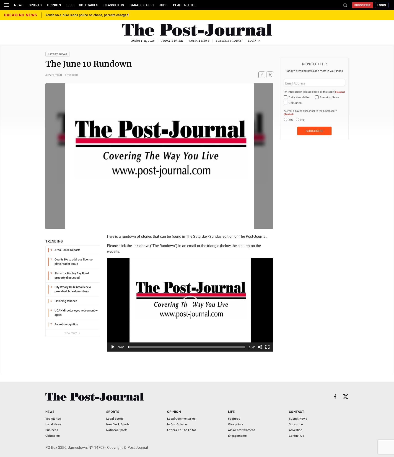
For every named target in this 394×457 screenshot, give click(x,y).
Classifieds (114, 5)
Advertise (295, 430)
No (302, 119)
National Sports (117, 430)
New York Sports (118, 424)
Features (234, 418)
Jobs (163, 5)
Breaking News (329, 97)
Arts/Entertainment (241, 430)
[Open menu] (6, 5)
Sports (35, 5)
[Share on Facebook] (262, 75)
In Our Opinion (177, 424)
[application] (190, 305)
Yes (290, 119)
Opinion (54, 5)
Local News (53, 424)
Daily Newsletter (299, 97)
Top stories (53, 418)
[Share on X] (270, 75)
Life (70, 5)
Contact (296, 412)
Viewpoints (235, 424)
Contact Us (296, 435)
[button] (190, 305)
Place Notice (185, 5)
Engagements (237, 435)
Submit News (199, 40)
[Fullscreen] (267, 347)
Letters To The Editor (181, 430)
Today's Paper (172, 40)
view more (71, 333)
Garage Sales (142, 5)
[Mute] (260, 347)
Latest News (57, 54)
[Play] (113, 347)
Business (51, 430)
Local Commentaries (181, 418)
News (18, 5)
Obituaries (88, 5)
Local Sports (115, 418)
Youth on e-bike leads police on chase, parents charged (87, 17)
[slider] (186, 347)
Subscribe (362, 5)
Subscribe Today (228, 40)
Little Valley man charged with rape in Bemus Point (83, 14)
